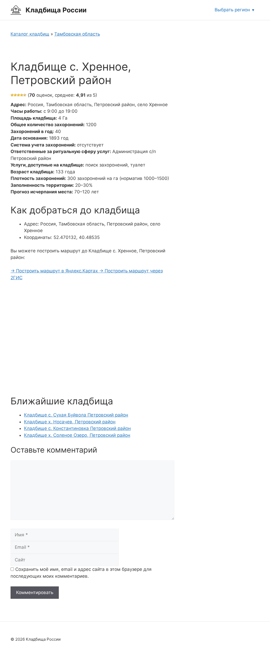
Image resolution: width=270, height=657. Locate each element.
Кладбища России (56, 10)
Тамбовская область (77, 34)
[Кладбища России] (16, 9)
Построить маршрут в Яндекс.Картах (55, 270)
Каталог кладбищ (30, 34)
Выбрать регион (232, 9)
